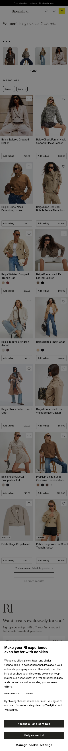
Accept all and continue (34, 723)
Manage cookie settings (34, 745)
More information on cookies (18, 693)
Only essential (34, 735)
